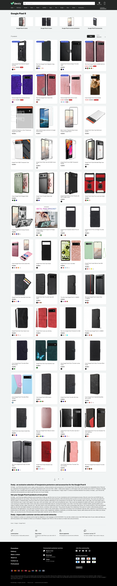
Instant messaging (50, 556)
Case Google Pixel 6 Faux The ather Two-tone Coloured (70, 465)
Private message (50, 561)
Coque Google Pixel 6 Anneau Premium (20, 229)
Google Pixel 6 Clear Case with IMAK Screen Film (46, 163)
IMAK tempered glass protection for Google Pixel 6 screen (45, 131)
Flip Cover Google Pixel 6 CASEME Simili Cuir (95, 64)
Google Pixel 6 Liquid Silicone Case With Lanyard (94, 264)
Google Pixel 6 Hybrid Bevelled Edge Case (94, 162)
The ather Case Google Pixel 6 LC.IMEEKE (70, 297)
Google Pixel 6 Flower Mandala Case (44, 464)
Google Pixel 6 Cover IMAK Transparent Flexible (69, 163)
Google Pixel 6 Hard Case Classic (43, 263)
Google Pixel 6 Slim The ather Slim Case (69, 397)
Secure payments (64, 533)
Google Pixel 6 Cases (22, 28)
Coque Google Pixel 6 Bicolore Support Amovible (20, 64)
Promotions (14, 548)
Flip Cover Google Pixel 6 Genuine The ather (94, 464)
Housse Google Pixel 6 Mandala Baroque (21, 97)
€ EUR (78, 567)
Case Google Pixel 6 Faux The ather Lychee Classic (70, 364)
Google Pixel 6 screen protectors (70, 28)
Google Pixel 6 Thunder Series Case (44, 196)
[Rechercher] (25, 3)
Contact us (14, 561)
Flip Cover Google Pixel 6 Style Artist (44, 97)
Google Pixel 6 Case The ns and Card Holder (95, 196)
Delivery (13, 551)
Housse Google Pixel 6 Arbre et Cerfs (69, 97)
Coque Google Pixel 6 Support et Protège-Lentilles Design (45, 230)
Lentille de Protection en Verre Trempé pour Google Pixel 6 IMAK (21, 131)
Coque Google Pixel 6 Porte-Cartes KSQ (21, 263)
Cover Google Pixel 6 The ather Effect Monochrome (20, 364)
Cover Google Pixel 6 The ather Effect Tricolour (20, 397)
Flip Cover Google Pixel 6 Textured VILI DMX (70, 331)
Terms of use (30, 582)
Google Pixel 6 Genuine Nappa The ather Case (70, 64)
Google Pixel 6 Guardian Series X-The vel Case (70, 230)
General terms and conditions (41, 582)
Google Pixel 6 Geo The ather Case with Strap (45, 297)
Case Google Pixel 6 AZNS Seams (43, 397)
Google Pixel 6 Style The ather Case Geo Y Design (70, 431)
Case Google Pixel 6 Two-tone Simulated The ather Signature (95, 431)
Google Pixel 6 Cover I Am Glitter (68, 263)
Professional (15, 564)
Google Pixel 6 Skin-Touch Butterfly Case (45, 363)
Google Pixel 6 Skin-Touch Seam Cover (20, 331)
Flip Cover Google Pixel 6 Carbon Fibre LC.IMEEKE (93, 297)
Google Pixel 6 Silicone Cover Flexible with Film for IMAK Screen (70, 196)
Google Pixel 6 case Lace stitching (43, 331)
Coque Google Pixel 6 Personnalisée (93, 97)
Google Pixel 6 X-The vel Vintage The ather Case (94, 230)
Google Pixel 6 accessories (95, 28)
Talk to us (48, 552)
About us (14, 557)
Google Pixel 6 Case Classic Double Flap (21, 430)
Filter (91, 36)
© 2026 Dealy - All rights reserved (18, 582)
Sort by (98, 35)
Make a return (15, 554)
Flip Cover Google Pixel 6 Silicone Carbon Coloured (45, 431)
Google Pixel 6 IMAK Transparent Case (20, 162)
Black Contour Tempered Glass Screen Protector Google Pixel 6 (69, 131)
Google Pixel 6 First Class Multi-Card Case (21, 297)
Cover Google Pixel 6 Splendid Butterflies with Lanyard (94, 397)
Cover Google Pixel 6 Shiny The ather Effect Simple (94, 364)
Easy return (38, 533)
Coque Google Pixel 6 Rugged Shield (20, 196)
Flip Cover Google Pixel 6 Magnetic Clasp (45, 64)
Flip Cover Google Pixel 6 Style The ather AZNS (21, 465)
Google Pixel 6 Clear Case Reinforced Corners (93, 131)
